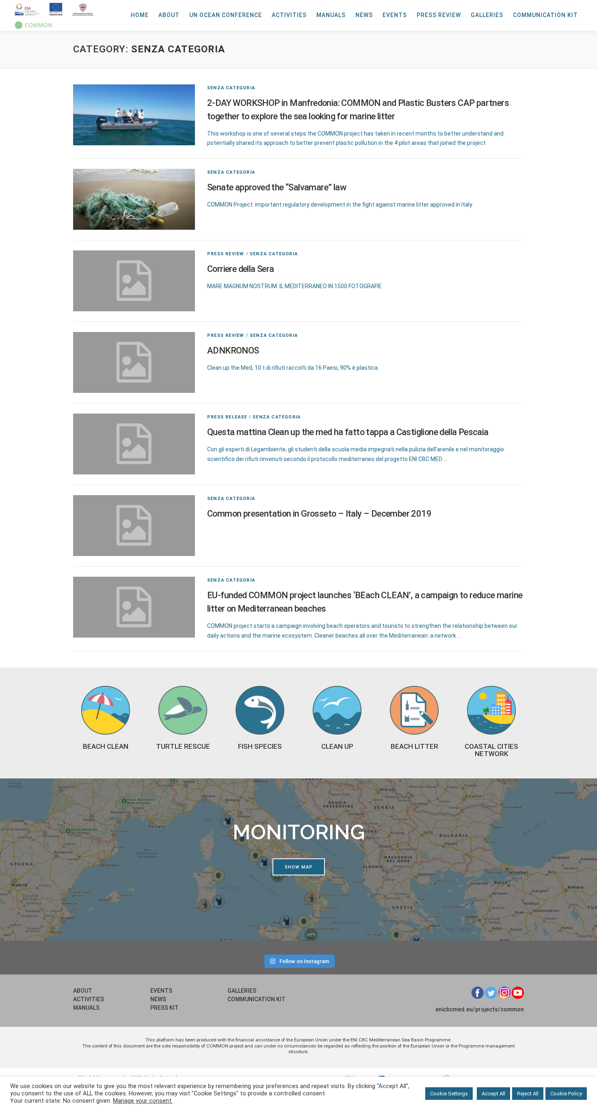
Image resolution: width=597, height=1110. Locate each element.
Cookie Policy (566, 1094)
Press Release (227, 417)
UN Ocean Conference (225, 15)
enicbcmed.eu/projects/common (479, 1009)
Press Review (225, 253)
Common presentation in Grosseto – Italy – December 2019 (319, 514)
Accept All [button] (493, 1094)
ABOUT (169, 15)
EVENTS (395, 15)
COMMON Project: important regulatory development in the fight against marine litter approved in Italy (339, 204)
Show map (299, 867)
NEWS (364, 15)
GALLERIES (487, 15)
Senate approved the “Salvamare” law (276, 187)
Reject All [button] (528, 1094)
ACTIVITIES (289, 15)
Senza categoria (231, 88)
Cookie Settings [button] (449, 1094)
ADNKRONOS (233, 350)
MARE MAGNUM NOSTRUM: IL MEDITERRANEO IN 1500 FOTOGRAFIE (294, 286)
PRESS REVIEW (439, 15)
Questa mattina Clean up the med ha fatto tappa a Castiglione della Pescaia (348, 432)
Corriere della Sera (240, 269)
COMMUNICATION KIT (545, 15)
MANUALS (331, 15)
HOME (140, 15)
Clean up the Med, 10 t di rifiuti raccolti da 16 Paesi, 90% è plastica (292, 367)
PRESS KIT (164, 1007)
